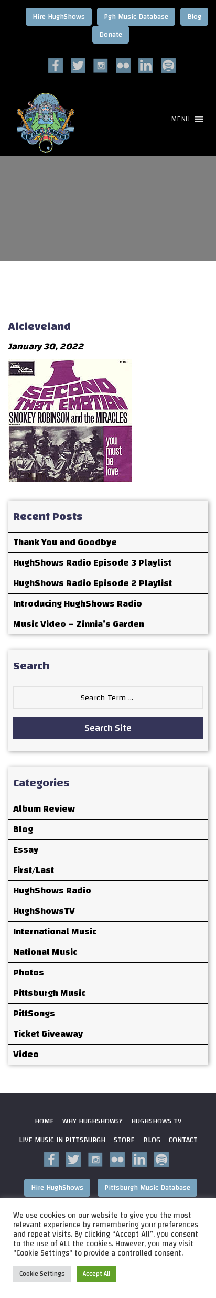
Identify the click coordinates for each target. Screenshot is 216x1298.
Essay (25, 849)
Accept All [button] (96, 1274)
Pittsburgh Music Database (147, 1188)
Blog (194, 17)
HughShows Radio (52, 890)
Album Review (44, 808)
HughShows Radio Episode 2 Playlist (92, 583)
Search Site (108, 728)
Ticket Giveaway (48, 1033)
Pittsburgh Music (49, 993)
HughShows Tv (156, 1121)
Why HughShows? (92, 1121)
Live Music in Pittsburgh (62, 1140)
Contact (183, 1140)
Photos (28, 972)
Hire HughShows (59, 17)
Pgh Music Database (136, 17)
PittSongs (34, 1013)
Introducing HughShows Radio (77, 603)
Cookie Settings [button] (42, 1274)
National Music (45, 952)
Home (44, 1121)
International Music (54, 931)
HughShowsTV (44, 911)
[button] (180, 119)
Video (26, 1054)
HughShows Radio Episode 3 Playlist (92, 562)
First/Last (33, 870)
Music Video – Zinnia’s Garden (78, 624)
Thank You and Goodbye (65, 542)
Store (124, 1140)
